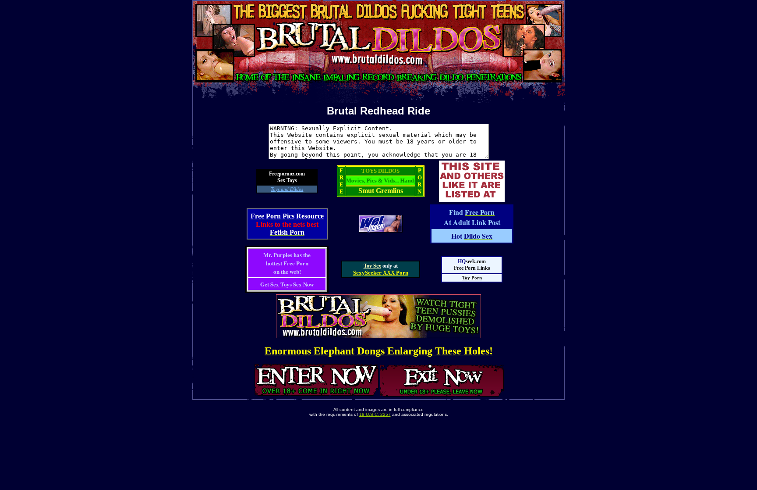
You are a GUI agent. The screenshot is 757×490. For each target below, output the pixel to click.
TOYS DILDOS (380, 171)
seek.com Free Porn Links (472, 264)
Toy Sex (372, 266)
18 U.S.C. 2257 (375, 414)
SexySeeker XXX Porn (380, 272)
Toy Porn (472, 277)
